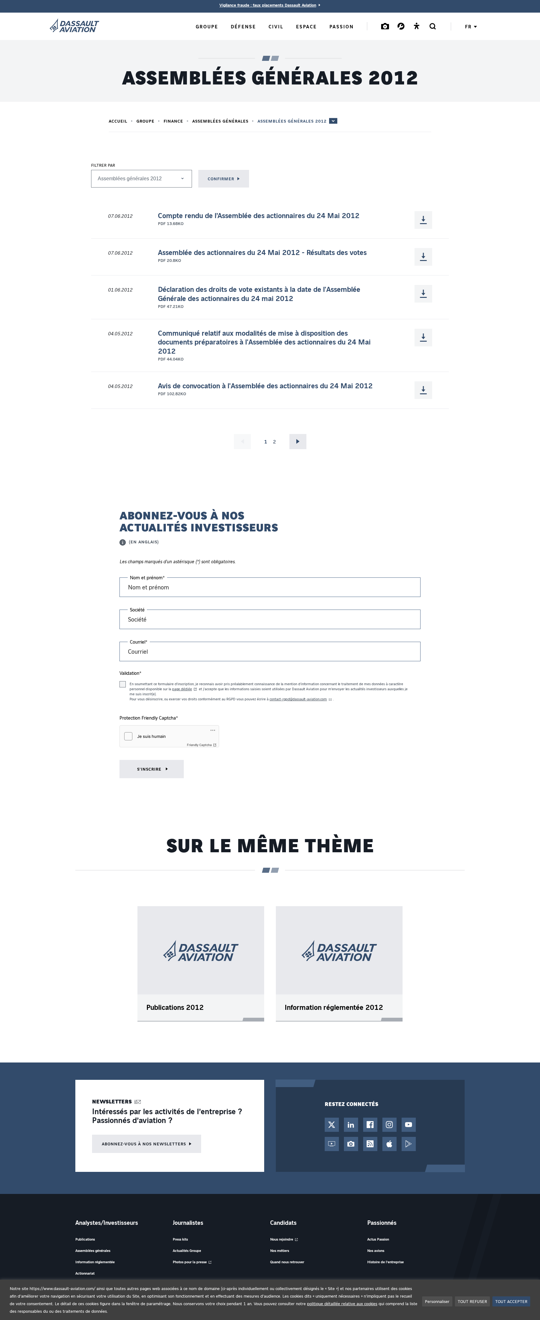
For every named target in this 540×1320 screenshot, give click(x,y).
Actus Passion (378, 1239)
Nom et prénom (147, 577)
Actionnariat (85, 1273)
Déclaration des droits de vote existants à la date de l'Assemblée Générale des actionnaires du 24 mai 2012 (259, 294)
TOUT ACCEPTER (511, 1301)
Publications (85, 1239)
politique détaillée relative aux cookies (342, 1303)
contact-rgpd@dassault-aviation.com (298, 699)
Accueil (118, 121)
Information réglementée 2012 (334, 1007)
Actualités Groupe (187, 1250)
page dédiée (182, 688)
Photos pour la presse (190, 1261)
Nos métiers (279, 1250)
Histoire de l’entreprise (385, 1261)
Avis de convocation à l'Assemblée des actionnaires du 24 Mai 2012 (265, 385)
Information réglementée (95, 1261)
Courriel (139, 642)
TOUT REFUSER (472, 1301)
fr (468, 26)
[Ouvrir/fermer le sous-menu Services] (401, 26)
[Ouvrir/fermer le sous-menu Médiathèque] (385, 26)
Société (137, 609)
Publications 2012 (175, 1007)
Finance (173, 121)
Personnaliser (437, 1301)
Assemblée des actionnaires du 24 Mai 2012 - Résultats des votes (262, 252)
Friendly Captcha (199, 744)
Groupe (145, 121)
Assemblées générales (220, 121)
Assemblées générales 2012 (292, 121)
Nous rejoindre (281, 1239)
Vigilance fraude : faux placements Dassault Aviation (267, 5)
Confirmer (221, 178)
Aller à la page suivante (297, 441)
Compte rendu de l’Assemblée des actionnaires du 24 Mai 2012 (258, 215)
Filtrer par (103, 165)
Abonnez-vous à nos (144, 1143)
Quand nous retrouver (287, 1261)
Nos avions (375, 1250)
